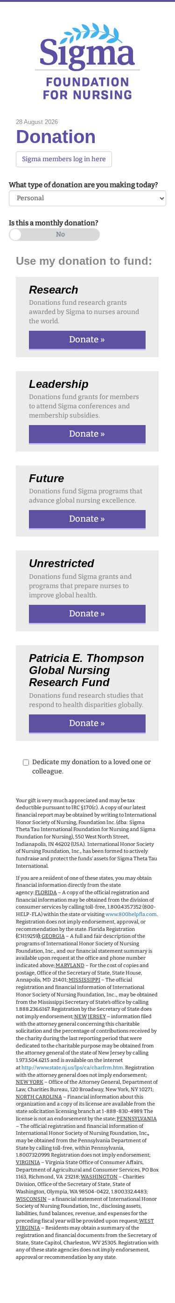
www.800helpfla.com (131, 914)
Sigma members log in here (64, 159)
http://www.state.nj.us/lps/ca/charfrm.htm (72, 1068)
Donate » (87, 339)
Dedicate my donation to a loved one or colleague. (91, 766)
